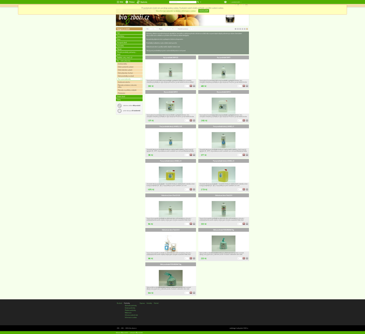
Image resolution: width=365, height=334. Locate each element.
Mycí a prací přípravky (124, 79)
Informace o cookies (131, 317)
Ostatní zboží (121, 96)
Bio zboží (119, 303)
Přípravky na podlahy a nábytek (127, 90)
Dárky (119, 100)
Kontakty (149, 303)
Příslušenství (121, 93)
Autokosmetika (122, 64)
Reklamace (128, 313)
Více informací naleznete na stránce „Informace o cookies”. (176, 11)
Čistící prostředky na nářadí (126, 76)
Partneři (156, 303)
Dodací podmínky (130, 308)
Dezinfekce (120, 36)
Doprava (142, 303)
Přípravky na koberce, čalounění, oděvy (127, 86)
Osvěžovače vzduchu (124, 82)
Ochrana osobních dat (131, 315)
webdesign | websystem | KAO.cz (239, 328)
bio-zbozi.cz (133, 328)
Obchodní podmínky (131, 305)
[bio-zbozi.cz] (135, 17)
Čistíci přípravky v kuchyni (125, 73)
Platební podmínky (130, 310)
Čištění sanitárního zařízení (125, 67)
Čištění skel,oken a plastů (125, 70)
